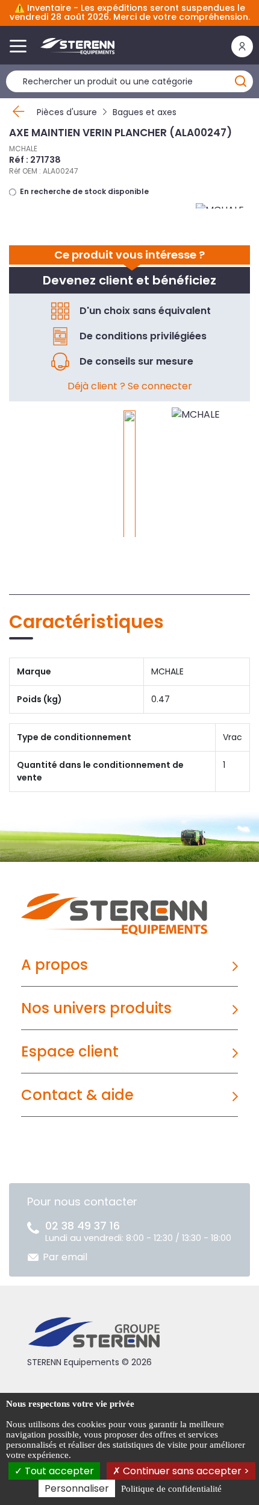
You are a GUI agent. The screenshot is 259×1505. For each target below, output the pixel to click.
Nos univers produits (96, 1008)
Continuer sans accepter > (184, 1471)
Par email (65, 1257)
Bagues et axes (144, 112)
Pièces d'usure (67, 112)
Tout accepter (58, 1471)
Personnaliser (77, 1488)
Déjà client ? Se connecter (129, 386)
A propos (54, 965)
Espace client (70, 1051)
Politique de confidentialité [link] (171, 1489)
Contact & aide (77, 1095)
